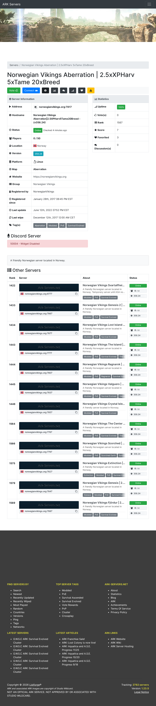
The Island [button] (124, 357)
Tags (16, 623)
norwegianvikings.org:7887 (38, 511)
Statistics (116, 594)
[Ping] (72, 90)
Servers (14, 65)
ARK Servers (11, 4)
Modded (67, 590)
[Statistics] (54, 90)
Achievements (119, 604)
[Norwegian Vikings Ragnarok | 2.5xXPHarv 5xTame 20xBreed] (49, 366)
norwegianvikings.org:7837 (38, 392)
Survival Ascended (72, 597)
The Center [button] (124, 436)
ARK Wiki (116, 642)
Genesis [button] (87, 495)
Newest (17, 594)
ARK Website (118, 638)
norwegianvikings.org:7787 (38, 432)
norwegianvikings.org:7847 (38, 491)
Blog (113, 597)
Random (18, 608)
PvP (64, 608)
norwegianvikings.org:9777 (38, 293)
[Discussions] (63, 90)
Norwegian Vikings (44, 184)
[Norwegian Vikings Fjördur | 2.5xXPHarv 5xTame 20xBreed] (49, 505)
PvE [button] (62, 225)
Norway (41, 145)
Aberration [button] (40, 225)
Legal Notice (141, 692)
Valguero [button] (123, 396)
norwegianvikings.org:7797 (38, 452)
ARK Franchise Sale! (73, 638)
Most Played (20, 604)
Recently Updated (23, 597)
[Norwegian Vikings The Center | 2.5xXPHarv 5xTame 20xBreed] (49, 426)
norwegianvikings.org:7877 (38, 333)
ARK (113, 601)
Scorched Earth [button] (108, 455)
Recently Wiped (22, 601)
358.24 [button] (38, 153)
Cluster (66, 612)
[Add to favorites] (81, 90)
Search (17, 590)
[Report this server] (90, 90)
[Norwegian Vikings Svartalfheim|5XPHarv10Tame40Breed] (49, 287)
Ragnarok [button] (105, 376)
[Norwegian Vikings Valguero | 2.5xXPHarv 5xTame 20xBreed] (49, 386)
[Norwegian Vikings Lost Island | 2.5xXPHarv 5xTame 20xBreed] (49, 327)
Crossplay (68, 615)
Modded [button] (53, 225)
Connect (29, 90)
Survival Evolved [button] (76, 225)
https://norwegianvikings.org (49, 176)
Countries (18, 612)
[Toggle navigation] (149, 4)
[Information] (45, 90)
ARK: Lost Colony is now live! (79, 642)
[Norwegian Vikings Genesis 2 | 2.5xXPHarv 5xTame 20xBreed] (49, 307)
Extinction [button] (88, 475)
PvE (64, 594)
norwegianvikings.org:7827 (38, 471)
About (114, 590)
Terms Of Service (121, 608)
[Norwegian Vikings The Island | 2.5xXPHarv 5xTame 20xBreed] (49, 347)
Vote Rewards (70, 604)
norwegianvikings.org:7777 (38, 353)
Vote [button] (12, 90)
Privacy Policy (119, 612)
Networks (18, 626)
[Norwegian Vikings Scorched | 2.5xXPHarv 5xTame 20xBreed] (49, 445)
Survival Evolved (71, 601)
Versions (18, 615)
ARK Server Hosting (122, 646)
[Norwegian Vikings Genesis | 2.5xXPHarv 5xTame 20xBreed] (49, 485)
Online (38, 130)
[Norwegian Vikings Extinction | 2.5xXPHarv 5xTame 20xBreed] (49, 465)
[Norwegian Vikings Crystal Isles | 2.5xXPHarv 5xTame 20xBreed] (49, 406)
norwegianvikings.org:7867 (38, 313)
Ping (15, 619)
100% (121, 107)
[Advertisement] (78, 52)
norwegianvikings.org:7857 (38, 412)
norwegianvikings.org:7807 (38, 372)
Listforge (34, 684)
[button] (35, 107)
